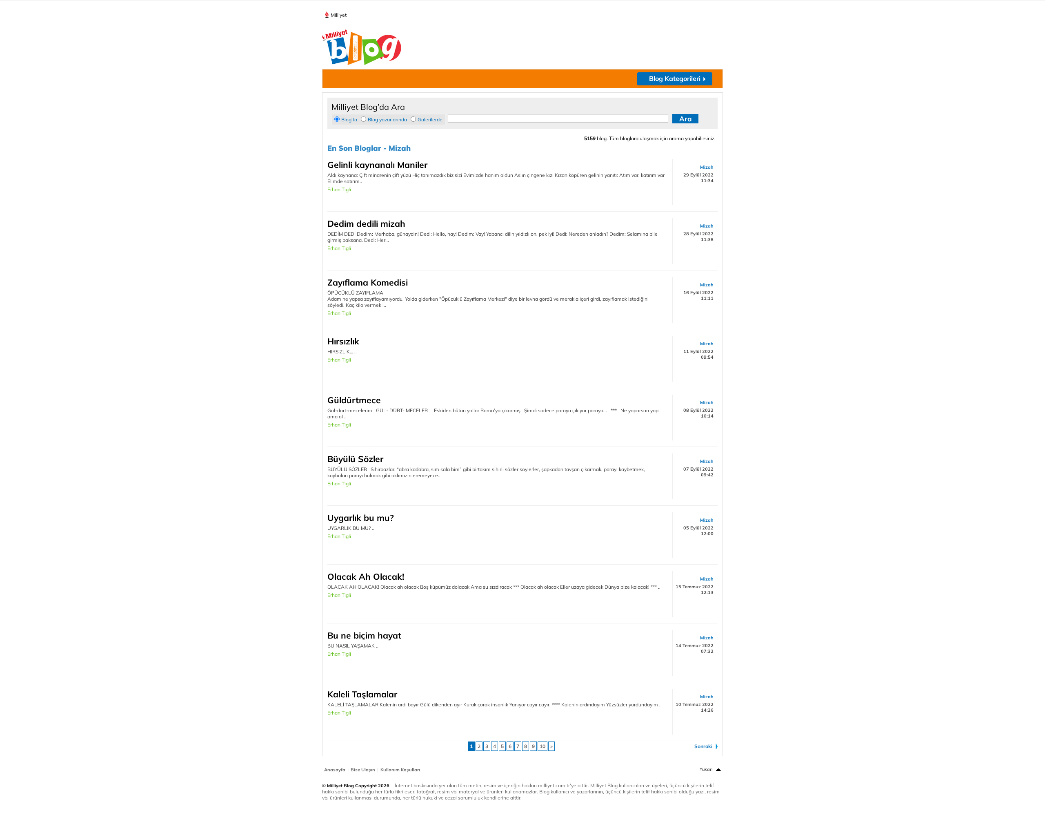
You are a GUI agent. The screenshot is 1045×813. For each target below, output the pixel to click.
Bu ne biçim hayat (364, 635)
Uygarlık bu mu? (360, 517)
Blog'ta (349, 119)
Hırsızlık (343, 341)
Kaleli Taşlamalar (362, 694)
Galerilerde (430, 119)
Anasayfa (334, 770)
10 (542, 746)
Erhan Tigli (339, 189)
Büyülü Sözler (355, 458)
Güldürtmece (354, 400)
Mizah (707, 167)
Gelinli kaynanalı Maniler (377, 164)
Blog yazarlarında (387, 119)
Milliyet (339, 15)
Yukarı (706, 769)
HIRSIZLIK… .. (342, 351)
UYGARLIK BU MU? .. (350, 528)
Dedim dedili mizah (366, 223)
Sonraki (703, 746)
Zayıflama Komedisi (367, 282)
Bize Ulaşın (363, 770)
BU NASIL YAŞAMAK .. (352, 646)
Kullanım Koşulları (400, 770)
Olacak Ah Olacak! (365, 576)
